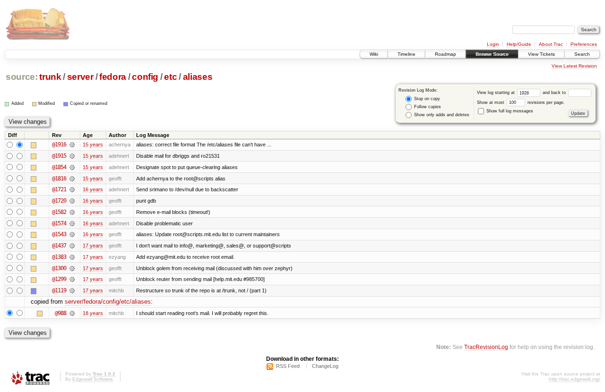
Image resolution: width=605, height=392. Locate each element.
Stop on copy (426, 98)
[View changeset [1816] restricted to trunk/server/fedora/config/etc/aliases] (72, 178)
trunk (50, 77)
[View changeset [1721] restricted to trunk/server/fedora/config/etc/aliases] (72, 189)
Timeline (406, 54)
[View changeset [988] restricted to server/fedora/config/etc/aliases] (72, 313)
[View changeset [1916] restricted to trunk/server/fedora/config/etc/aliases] (72, 144)
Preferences (583, 44)
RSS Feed (288, 366)
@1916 (59, 144)
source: (22, 77)
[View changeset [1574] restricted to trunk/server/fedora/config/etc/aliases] (72, 223)
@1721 (59, 189)
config (145, 77)
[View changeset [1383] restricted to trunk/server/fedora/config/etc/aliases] (72, 257)
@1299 (59, 279)
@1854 (59, 167)
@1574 (59, 223)
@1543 (59, 234)
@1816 (59, 178)
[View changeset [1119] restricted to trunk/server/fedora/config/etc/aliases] (72, 290)
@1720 (59, 200)
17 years (93, 245)
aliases (198, 77)
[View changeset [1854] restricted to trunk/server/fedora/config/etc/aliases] (72, 167)
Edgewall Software (92, 379)
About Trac (551, 44)
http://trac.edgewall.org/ (574, 379)
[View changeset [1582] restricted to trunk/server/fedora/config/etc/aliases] (72, 212)
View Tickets (541, 54)
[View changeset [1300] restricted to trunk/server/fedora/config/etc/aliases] (72, 268)
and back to (555, 92)
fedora (112, 77)
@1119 (59, 290)
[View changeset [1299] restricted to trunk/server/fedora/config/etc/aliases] (72, 279)
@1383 (59, 257)
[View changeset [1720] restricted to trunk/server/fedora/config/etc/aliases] (72, 200)
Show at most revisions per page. (521, 102)
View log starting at (496, 92)
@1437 (59, 245)
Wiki (374, 54)
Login (493, 44)
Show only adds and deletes (441, 114)
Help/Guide (519, 44)
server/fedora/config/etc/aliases (108, 301)
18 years (93, 313)
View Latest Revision (574, 65)
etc (170, 77)
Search (582, 54)
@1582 (59, 212)
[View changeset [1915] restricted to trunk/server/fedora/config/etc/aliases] (72, 156)
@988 (60, 313)
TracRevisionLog (486, 347)
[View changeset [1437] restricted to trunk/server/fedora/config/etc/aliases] (72, 245)
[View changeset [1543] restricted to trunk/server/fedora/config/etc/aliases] (72, 234)
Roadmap (445, 54)
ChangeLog (325, 366)
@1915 (59, 156)
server (80, 77)
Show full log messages (509, 111)
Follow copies (427, 106)
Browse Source (492, 54)
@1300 (59, 268)
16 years (93, 189)
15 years (93, 144)
